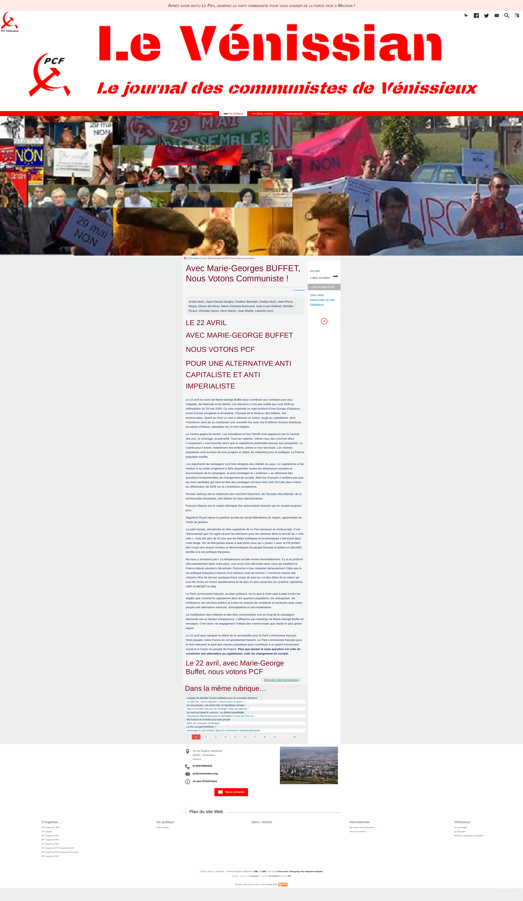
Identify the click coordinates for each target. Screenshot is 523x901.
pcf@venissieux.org (205, 773)
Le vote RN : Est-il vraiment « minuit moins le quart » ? (216, 701)
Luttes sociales (162, 827)
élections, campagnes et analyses (468, 835)
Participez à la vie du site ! (505, 891)
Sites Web (317, 295)
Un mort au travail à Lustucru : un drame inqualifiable (215, 712)
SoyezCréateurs (273, 876)
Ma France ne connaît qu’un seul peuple (208, 719)
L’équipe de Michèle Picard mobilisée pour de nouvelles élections (222, 698)
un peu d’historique (205, 781)
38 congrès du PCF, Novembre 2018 (58, 847)
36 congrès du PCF (50, 839)
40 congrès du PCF (50, 856)
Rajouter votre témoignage (281, 679)
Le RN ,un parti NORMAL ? (201, 726)
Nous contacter (235, 791)
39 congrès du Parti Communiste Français (60, 852)
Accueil (315, 271)
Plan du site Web (206, 811)
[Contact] (497, 15)
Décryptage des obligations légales (306, 871)
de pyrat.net (255, 876)
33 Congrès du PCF (51, 827)
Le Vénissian (459, 831)
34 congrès (47, 831)
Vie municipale (460, 827)
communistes (299, 290)
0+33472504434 (202, 765)
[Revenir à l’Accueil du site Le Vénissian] (9, 21)
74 (294, 737)
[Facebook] (476, 15)
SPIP (289, 876)
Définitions (317, 304)
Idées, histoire (261, 822)
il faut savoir (283, 871)
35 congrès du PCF (50, 835)
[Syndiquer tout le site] (283, 884)
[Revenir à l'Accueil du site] (186, 258)
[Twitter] (486, 15)
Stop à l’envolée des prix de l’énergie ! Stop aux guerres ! (218, 708)
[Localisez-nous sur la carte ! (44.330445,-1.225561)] (324, 321)
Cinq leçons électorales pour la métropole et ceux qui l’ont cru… (221, 716)
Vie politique (194, 258)
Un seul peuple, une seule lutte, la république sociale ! (216, 705)
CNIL (256, 871)
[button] (466, 15)
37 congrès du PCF (50, 843)
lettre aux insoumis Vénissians (203, 723)
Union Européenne (357, 831)
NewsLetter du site (322, 300)
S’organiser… (52, 822)
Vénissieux (462, 822)
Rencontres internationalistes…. (363, 827)
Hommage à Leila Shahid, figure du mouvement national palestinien (223, 730)
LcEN (263, 871)
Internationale (359, 822)
